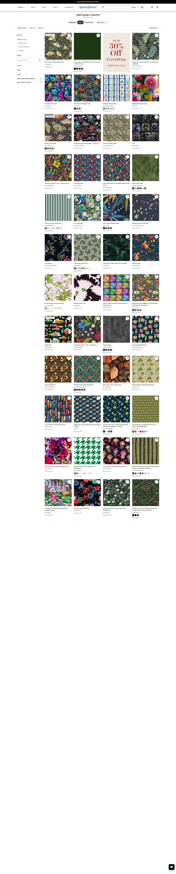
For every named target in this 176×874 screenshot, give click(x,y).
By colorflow (106, 265)
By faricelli (134, 105)
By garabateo (48, 64)
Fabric (55, 7)
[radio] (18, 39)
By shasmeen (106, 512)
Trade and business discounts (88, 2)
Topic (29, 74)
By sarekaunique (136, 265)
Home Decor (89, 22)
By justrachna (135, 387)
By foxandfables (107, 387)
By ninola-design (107, 187)
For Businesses (69, 7)
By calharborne (77, 510)
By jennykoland (136, 428)
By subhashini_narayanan (80, 387)
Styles (41, 28)
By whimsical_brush (137, 66)
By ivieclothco (77, 265)
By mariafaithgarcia (49, 225)
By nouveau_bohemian (137, 225)
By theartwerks (48, 468)
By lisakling (47, 512)
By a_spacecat (48, 145)
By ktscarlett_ (48, 105)
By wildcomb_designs (108, 145)
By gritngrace (135, 145)
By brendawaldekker (108, 428)
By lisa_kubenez (78, 185)
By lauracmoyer (48, 347)
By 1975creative (107, 468)
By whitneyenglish (49, 305)
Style (29, 70)
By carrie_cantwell (78, 66)
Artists (29, 56)
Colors (33, 28)
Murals (33, 7)
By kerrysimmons (78, 225)
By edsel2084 (106, 307)
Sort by (29, 35)
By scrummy (77, 105)
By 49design (77, 305)
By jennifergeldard (49, 185)
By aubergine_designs (108, 105)
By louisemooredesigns (137, 470)
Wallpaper (21, 7)
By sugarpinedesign (137, 185)
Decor (44, 7)
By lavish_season (107, 347)
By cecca (76, 428)
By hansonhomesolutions (51, 265)
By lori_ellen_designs (137, 347)
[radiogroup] (29, 45)
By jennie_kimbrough (79, 145)
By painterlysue (136, 512)
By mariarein (135, 307)
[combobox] (135, 7)
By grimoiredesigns (49, 387)
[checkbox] (41, 78)
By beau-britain (48, 426)
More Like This (49, 67)
